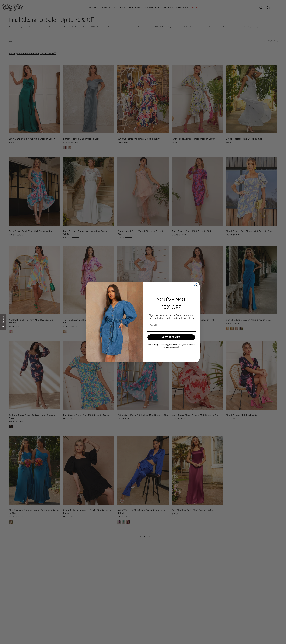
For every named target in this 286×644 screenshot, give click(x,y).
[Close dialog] (196, 285)
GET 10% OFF (171, 337)
